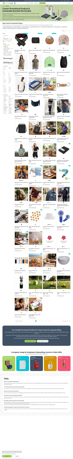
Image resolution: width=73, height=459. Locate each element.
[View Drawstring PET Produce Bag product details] (35, 238)
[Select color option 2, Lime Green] (20, 202)
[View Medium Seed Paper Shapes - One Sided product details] (49, 238)
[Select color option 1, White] (19, 70)
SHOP (28, 3)
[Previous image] (15, 40)
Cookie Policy (7, 453)
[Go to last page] (52, 321)
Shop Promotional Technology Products (47, 26)
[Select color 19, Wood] (8, 41)
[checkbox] (5, 35)
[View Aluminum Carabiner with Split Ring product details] (63, 106)
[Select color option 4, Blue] (50, 180)
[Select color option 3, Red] (49, 180)
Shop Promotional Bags (17, 26)
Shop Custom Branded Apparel (7, 26)
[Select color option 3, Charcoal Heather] (21, 180)
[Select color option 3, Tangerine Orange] (49, 246)
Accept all (7, 456)
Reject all (17, 456)
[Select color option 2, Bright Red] (63, 246)
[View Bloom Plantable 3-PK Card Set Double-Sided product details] (35, 304)
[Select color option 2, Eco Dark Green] (48, 70)
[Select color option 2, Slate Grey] (49, 92)
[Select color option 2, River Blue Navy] (35, 114)
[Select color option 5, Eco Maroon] (50, 70)
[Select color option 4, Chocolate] (36, 158)
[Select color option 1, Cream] (35, 224)
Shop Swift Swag (64, 26)
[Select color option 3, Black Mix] (63, 136)
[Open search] (68, 3)
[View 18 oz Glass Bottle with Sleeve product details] (21, 260)
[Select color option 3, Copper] (49, 202)
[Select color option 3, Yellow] (35, 158)
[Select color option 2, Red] (63, 224)
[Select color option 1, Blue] (63, 114)
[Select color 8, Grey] (3, 40)
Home (3, 6)
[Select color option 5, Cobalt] (65, 136)
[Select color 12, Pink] (8, 40)
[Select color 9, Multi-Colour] (4, 40)
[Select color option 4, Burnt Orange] (50, 246)
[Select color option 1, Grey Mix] (21, 158)
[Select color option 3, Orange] (21, 202)
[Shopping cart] (70, 3)
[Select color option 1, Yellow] (20, 246)
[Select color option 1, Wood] (49, 48)
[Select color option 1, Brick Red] (62, 246)
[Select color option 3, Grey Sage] (36, 70)
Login (62, 0)
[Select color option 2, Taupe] (34, 202)
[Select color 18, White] (7, 41)
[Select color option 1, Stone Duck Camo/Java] (63, 48)
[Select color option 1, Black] (21, 48)
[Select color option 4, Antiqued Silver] (50, 202)
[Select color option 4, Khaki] (50, 224)
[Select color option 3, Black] (50, 92)
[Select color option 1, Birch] (63, 268)
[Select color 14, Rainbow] (11, 40)
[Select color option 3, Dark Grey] (49, 224)
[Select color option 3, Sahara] (36, 114)
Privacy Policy (13, 453)
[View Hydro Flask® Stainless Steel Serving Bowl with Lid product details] (63, 260)
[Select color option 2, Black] (20, 70)
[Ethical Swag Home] (7, 3)
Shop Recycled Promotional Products (22, 28)
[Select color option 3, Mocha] (35, 202)
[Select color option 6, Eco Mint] (51, 70)
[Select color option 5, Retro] (22, 70)
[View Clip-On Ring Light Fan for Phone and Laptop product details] (63, 216)
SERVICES (31, 3)
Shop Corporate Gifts (57, 26)
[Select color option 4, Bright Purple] (64, 136)
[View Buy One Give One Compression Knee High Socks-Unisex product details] (49, 107)
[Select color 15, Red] (3, 41)
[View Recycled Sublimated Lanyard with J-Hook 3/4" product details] (63, 173)
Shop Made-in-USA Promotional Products (9, 28)
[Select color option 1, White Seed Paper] (35, 312)
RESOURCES (36, 3)
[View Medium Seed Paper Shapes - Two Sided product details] (63, 238)
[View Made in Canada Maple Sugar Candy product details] (35, 216)
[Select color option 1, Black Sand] (49, 136)
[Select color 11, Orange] (7, 40)
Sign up (65, 0)
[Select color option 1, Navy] (63, 202)
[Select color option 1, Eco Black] (47, 70)
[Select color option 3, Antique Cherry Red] (21, 92)
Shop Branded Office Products (35, 26)
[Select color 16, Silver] (4, 41)
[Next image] (27, 40)
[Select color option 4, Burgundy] (36, 202)
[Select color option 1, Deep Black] (34, 114)
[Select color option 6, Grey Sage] (23, 70)
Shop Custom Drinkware (25, 26)
